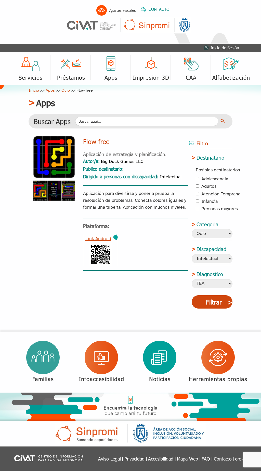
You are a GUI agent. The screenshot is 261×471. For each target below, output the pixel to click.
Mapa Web (187, 459)
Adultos (208, 186)
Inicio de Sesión (225, 47)
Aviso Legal (109, 459)
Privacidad (134, 459)
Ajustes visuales (122, 10)
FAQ (206, 459)
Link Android (98, 239)
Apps (50, 90)
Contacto (223, 459)
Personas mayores (219, 209)
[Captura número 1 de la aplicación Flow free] (54, 184)
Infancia (209, 201)
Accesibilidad (160, 459)
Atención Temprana (220, 194)
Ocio (65, 90)
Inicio (34, 90)
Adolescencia (214, 179)
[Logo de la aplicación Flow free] (54, 138)
